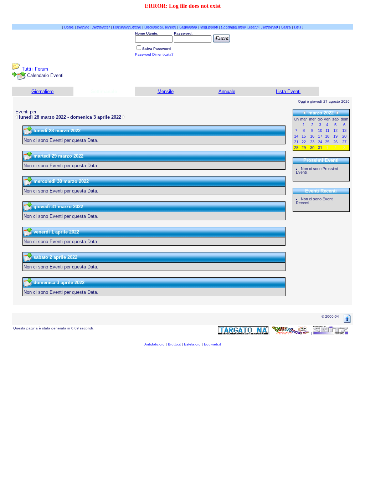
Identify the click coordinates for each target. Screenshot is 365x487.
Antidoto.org (154, 344)
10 (320, 130)
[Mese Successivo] (337, 112)
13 (344, 130)
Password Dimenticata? (154, 54)
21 (296, 142)
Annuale (227, 91)
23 (312, 142)
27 (344, 142)
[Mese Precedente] (304, 112)
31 (320, 147)
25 (327, 142)
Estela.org (192, 344)
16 (312, 136)
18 (327, 136)
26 (335, 142)
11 (327, 130)
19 (335, 136)
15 (304, 136)
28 (296, 147)
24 (320, 142)
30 (312, 147)
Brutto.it (174, 344)
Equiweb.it (212, 344)
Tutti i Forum (35, 69)
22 (304, 142)
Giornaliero (42, 91)
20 (344, 136)
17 (320, 136)
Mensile (166, 91)
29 (304, 147)
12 (335, 130)
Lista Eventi (288, 91)
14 (296, 136)
